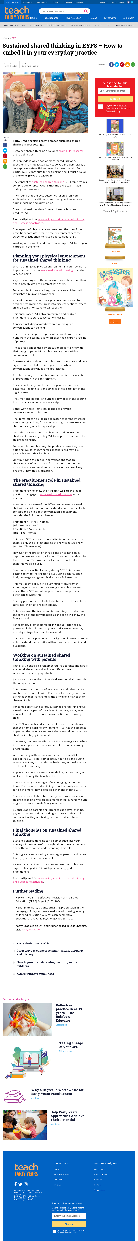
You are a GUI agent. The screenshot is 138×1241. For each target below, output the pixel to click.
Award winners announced (35, 974)
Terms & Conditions (75, 1230)
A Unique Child (36, 25)
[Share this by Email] (127, 64)
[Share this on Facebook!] (111, 64)
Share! (115, 263)
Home (33, 17)
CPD (108, 25)
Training (92, 17)
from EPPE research (71, 151)
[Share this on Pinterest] (122, 64)
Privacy (124, 108)
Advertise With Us (62, 1174)
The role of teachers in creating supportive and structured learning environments (115, 204)
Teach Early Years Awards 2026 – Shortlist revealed (115, 158)
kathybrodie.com (31, 929)
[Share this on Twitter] (117, 64)
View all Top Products (115, 211)
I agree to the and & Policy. (118, 108)
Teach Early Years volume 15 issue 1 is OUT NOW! (115, 136)
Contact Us (58, 1179)
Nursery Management (124, 25)
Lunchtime (115, 251)
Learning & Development (14, 25)
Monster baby (115, 315)
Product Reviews (101, 1174)
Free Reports (51, 17)
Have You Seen (73, 17)
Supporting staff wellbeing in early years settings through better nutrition (115, 181)
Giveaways (110, 17)
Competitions (99, 1190)
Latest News (99, 1169)
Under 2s (98, 25)
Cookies (110, 111)
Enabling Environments (57, 25)
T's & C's (57, 1185)
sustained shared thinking (48, 182)
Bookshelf (128, 17)
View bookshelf (114, 321)
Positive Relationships (80, 25)
